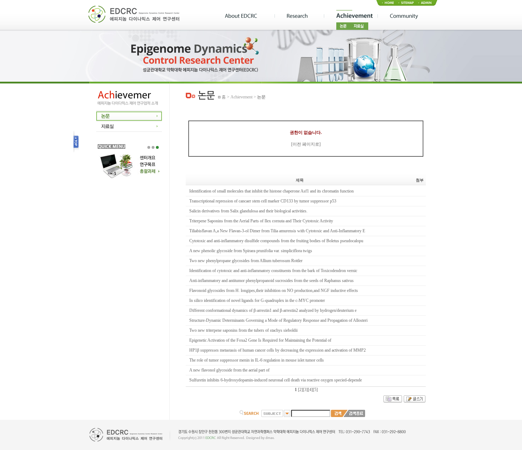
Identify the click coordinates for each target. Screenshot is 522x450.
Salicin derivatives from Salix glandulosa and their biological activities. (248, 210)
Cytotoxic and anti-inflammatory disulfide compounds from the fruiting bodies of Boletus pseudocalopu (276, 240)
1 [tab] (148, 147)
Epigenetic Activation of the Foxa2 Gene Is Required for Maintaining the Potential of (260, 340)
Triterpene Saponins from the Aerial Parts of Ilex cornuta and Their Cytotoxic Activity (261, 220)
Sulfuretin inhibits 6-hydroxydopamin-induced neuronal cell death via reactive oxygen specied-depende (275, 380)
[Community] (402, 16)
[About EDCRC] (249, 16)
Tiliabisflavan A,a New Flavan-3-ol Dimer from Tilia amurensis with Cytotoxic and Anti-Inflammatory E (277, 230)
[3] (305, 389)
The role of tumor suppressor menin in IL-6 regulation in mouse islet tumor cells (256, 360)
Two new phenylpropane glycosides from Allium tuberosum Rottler (246, 260)
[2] (300, 389)
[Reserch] (299, 16)
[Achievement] (350, 16)
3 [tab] (157, 147)
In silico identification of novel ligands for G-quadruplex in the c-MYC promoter (257, 300)
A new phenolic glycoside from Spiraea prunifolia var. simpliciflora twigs (250, 250)
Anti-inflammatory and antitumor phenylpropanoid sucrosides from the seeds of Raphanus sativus (271, 280)
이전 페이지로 (306, 144)
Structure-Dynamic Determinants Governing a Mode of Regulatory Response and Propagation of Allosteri (278, 320)
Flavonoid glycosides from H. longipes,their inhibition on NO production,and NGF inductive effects (273, 290)
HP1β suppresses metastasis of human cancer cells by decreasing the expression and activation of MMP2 (277, 350)
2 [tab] (153, 147)
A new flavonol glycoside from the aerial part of (229, 370)
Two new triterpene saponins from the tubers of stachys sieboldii (243, 330)
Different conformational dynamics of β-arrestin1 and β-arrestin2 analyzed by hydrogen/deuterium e (273, 310)
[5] (315, 389)
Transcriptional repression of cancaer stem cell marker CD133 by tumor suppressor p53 (262, 201)
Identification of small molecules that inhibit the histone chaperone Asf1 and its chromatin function (271, 191)
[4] (310, 389)
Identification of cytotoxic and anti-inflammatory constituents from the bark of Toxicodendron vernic (273, 270)
